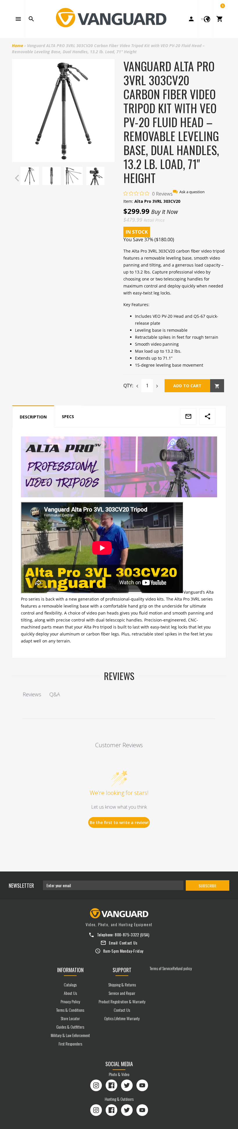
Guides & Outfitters (70, 1027)
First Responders (70, 1044)
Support (122, 970)
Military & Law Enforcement (70, 1035)
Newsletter (21, 885)
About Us (70, 993)
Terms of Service (161, 968)
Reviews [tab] (32, 694)
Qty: (128, 385)
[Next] (109, 178)
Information (70, 970)
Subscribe (208, 886)
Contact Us (128, 943)
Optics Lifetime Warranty (122, 1018)
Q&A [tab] (54, 694)
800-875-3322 (127, 934)
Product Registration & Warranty (122, 1001)
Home (17, 45)
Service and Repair (122, 993)
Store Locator (70, 1018)
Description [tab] (33, 417)
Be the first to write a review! (119, 822)
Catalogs (70, 984)
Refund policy (182, 968)
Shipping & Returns (122, 984)
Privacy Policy (70, 1001)
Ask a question (192, 191)
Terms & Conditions (70, 1010)
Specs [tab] (68, 416)
